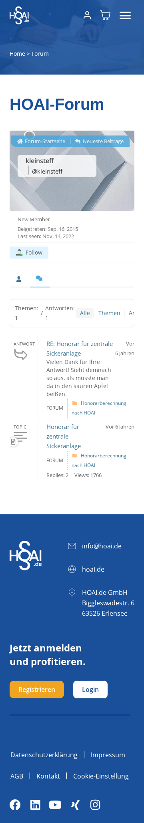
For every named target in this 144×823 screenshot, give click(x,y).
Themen (109, 313)
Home (17, 53)
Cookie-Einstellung (101, 776)
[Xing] (75, 805)
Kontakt (48, 776)
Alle (85, 313)
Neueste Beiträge (103, 141)
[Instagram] (95, 805)
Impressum (108, 754)
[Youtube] (55, 805)
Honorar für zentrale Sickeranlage (63, 436)
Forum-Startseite (44, 141)
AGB (16, 776)
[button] (125, 15)
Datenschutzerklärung (44, 754)
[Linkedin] (35, 805)
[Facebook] (15, 805)
